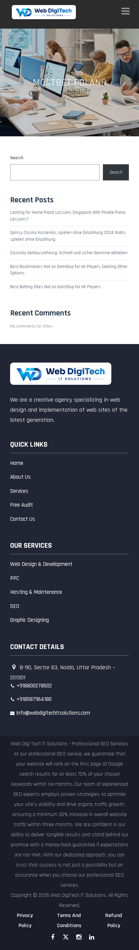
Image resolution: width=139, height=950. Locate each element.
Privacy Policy (25, 920)
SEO (14, 606)
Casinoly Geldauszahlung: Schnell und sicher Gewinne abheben (69, 253)
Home (16, 463)
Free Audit (21, 505)
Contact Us (22, 519)
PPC (14, 578)
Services (19, 491)
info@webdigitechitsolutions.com (53, 713)
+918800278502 (34, 685)
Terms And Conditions (69, 920)
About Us (20, 477)
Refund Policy (113, 920)
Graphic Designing (29, 620)
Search (16, 158)
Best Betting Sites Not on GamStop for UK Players (55, 287)
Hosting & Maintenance (36, 592)
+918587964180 (34, 699)
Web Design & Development (41, 564)
